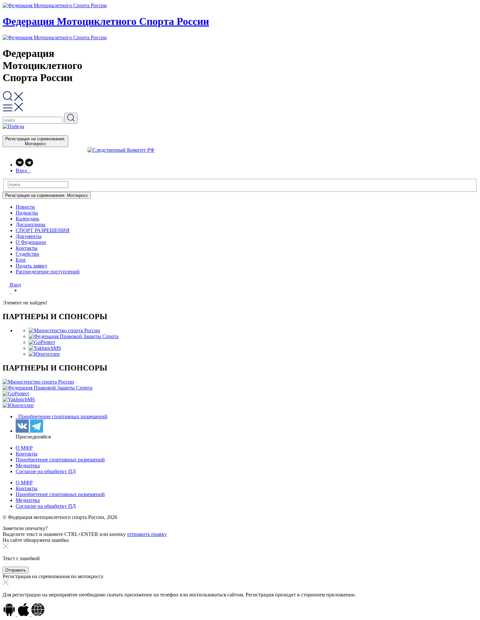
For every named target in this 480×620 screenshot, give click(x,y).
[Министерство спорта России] (64, 330)
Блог (21, 260)
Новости (25, 207)
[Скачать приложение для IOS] (24, 614)
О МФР (24, 448)
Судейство (27, 254)
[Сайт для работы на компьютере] (37, 614)
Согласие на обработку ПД (46, 471)
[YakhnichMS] (45, 348)
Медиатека (28, 465)
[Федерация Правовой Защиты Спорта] (74, 336)
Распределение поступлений (48, 271)
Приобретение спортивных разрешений (62, 416)
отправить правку (147, 534)
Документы (28, 236)
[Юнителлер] (44, 354)
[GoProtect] (42, 342)
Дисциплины (30, 224)
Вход (14, 284)
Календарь (27, 218)
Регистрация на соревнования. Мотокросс (35, 141)
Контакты (27, 248)
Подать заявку (31, 265)
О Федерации (31, 242)
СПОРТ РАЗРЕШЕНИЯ (43, 230)
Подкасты (27, 212)
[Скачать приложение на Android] (10, 614)
